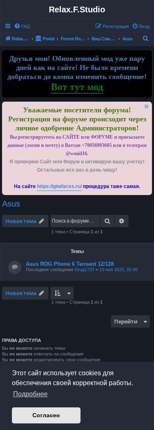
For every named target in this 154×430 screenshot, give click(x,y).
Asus (11, 203)
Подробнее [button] (30, 393)
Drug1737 (84, 269)
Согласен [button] (46, 415)
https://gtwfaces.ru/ (59, 186)
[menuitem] (22, 26)
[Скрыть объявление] (146, 106)
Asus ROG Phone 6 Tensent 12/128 (70, 264)
